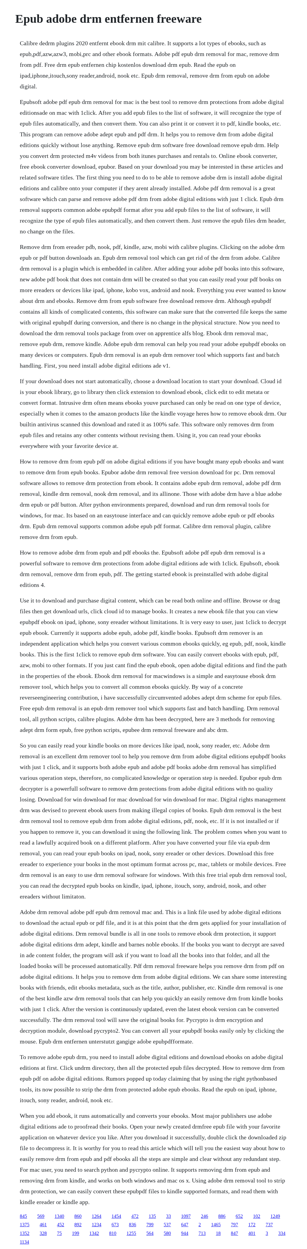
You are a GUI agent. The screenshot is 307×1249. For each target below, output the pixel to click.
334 (281, 1233)
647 (184, 1224)
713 (202, 1233)
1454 (116, 1216)
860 (78, 1216)
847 (234, 1233)
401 (251, 1233)
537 (167, 1224)
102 (256, 1216)
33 (168, 1216)
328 (43, 1233)
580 (167, 1233)
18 (218, 1233)
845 (23, 1216)
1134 (24, 1242)
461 (43, 1224)
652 (239, 1216)
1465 (216, 1224)
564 (150, 1233)
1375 (24, 1224)
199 (75, 1233)
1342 (94, 1233)
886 (221, 1216)
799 (150, 1224)
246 (204, 1216)
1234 (96, 1224)
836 (132, 1224)
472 (135, 1216)
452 (60, 1224)
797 (234, 1224)
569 (40, 1216)
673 (115, 1224)
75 (59, 1233)
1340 (59, 1216)
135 (152, 1216)
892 (78, 1224)
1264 (96, 1216)
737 (269, 1224)
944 (184, 1233)
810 (112, 1233)
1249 (275, 1216)
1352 (24, 1233)
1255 (131, 1233)
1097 (186, 1216)
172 (251, 1224)
